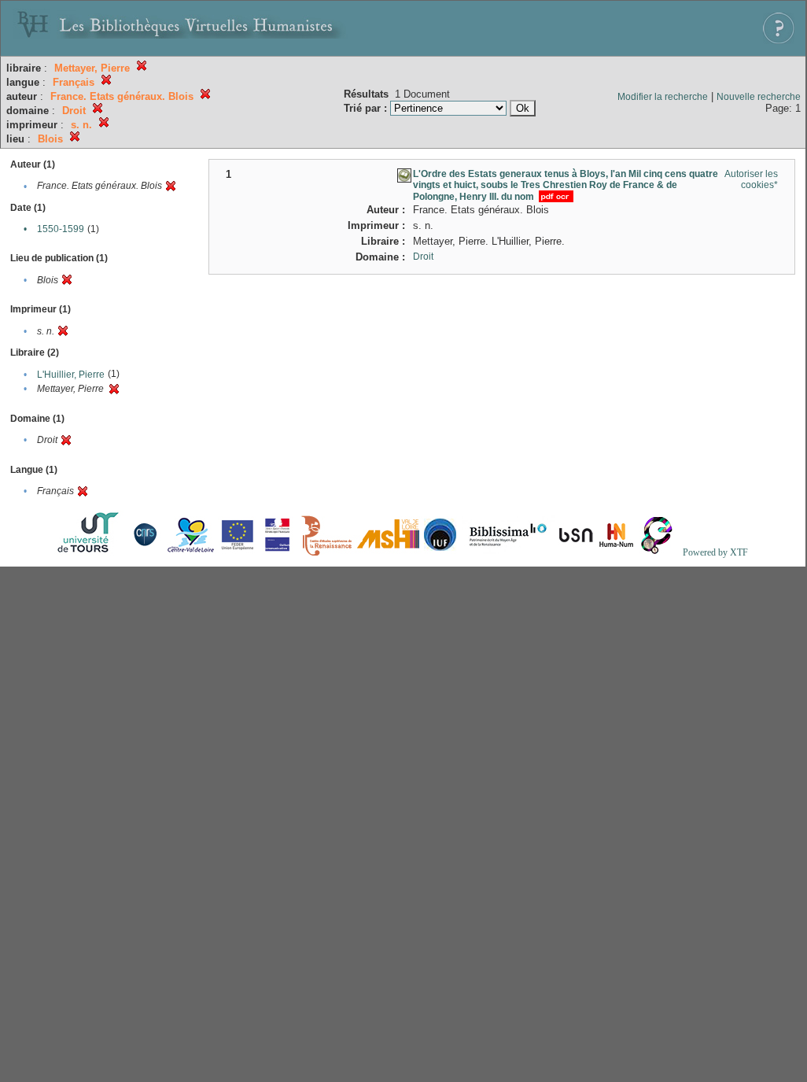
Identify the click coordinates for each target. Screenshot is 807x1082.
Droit (423, 256)
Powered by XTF (715, 552)
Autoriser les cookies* (751, 179)
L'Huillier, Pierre (71, 374)
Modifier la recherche (662, 96)
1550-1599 (60, 228)
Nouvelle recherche (759, 96)
